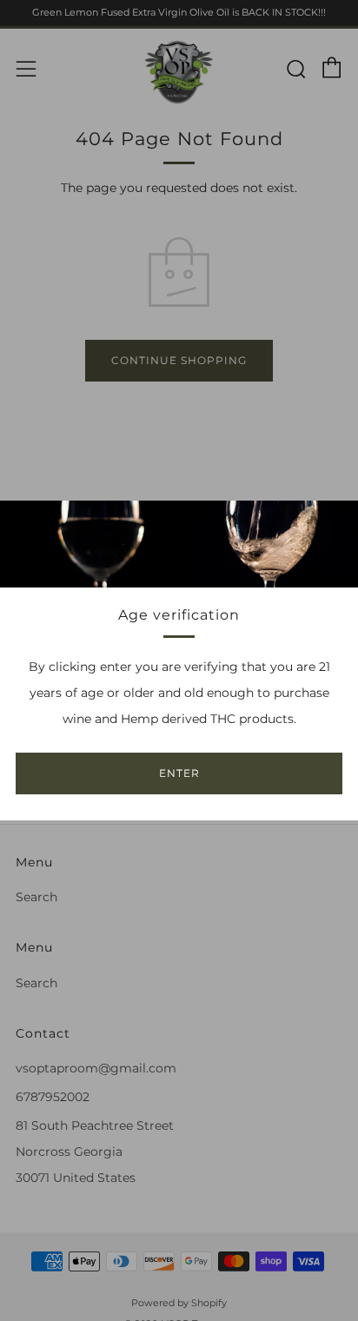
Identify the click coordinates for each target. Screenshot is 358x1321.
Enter (179, 773)
